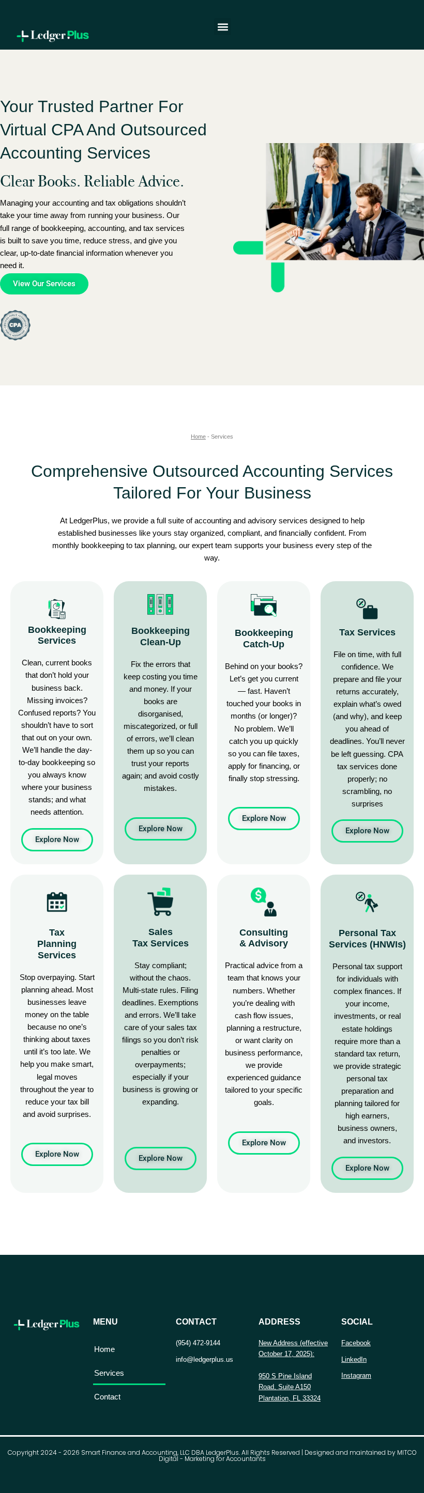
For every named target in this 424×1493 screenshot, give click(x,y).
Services (109, 1373)
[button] (222, 26)
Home (198, 436)
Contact (107, 1397)
